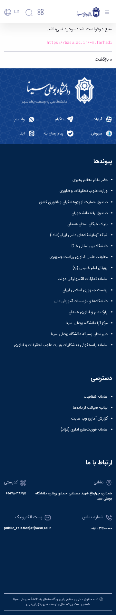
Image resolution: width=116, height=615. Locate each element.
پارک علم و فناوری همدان (88, 312)
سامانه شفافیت (96, 396)
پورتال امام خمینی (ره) (90, 268)
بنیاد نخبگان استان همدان (87, 224)
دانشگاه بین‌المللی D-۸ (90, 246)
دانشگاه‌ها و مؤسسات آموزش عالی (80, 301)
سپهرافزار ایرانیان (37, 604)
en (16, 11)
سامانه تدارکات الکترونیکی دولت (83, 279)
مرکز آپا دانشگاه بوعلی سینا (87, 323)
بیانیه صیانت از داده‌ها (90, 407)
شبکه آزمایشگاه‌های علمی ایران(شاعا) (79, 235)
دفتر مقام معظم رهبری (90, 180)
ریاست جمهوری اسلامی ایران (85, 290)
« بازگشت (103, 60)
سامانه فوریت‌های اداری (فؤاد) (84, 429)
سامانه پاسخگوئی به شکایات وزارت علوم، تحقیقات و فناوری (61, 345)
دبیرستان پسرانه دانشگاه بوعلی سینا (79, 334)
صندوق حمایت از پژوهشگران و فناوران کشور (73, 202)
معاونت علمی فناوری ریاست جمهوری (79, 257)
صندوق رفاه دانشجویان (90, 213)
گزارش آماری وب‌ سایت (89, 418)
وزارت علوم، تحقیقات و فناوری (84, 191)
